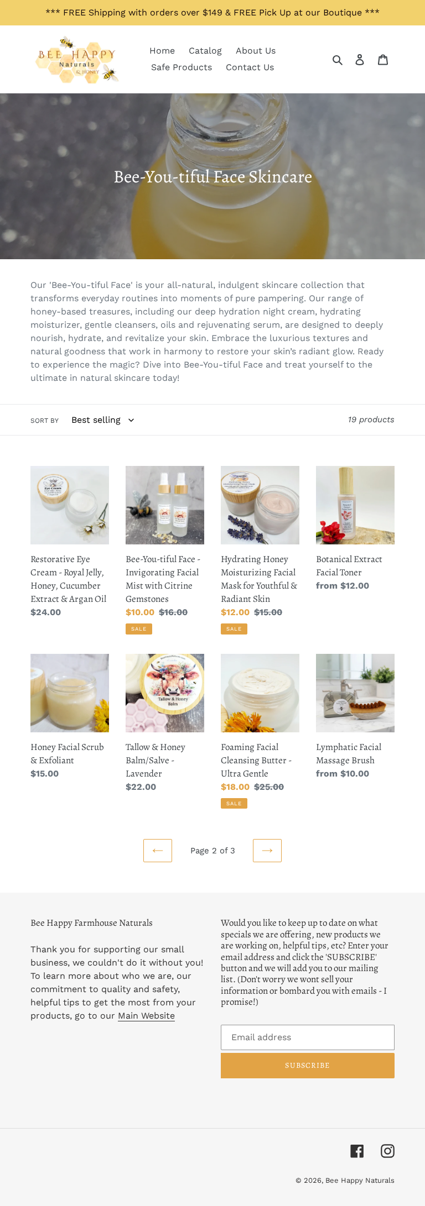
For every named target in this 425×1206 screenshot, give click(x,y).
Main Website (146, 1015)
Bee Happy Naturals (360, 1180)
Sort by (44, 420)
